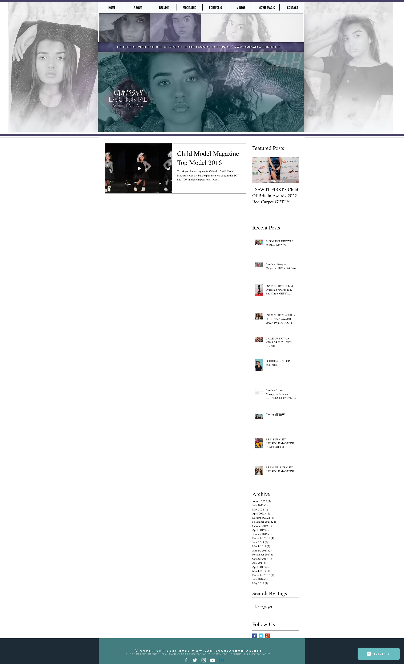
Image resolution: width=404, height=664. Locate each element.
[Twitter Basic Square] (261, 636)
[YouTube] (212, 660)
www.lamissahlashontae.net (227, 650)
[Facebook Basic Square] (254, 636)
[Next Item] (292, 170)
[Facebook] (186, 660)
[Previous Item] (259, 170)
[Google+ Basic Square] (267, 636)
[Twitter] (195, 660)
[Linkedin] (221, 660)
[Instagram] (204, 660)
